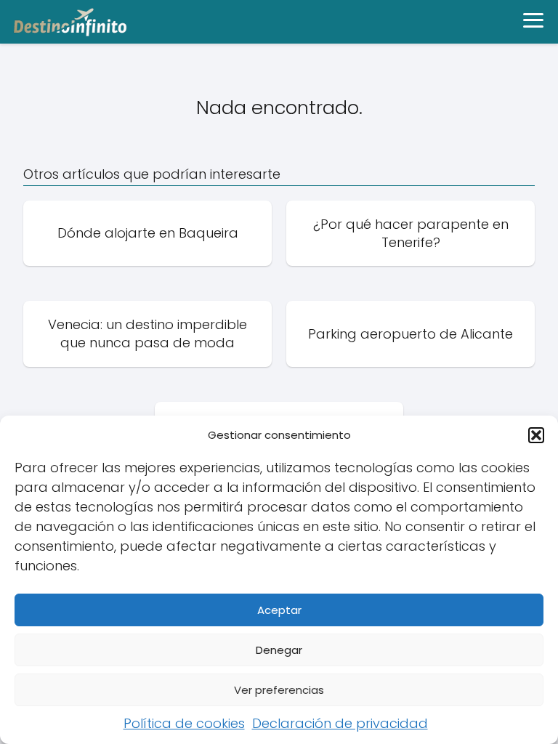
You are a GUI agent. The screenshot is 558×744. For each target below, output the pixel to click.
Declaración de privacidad (340, 723)
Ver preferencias (279, 690)
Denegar (279, 650)
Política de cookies (184, 723)
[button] (536, 435)
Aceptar (279, 610)
